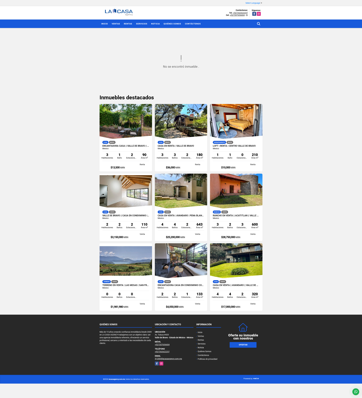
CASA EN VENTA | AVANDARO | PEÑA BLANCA (181, 215)
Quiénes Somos (172, 24)
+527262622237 (240, 13)
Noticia (155, 24)
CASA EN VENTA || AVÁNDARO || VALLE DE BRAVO (236, 285)
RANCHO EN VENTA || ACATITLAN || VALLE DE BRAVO (236, 215)
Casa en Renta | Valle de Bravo (176, 146)
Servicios (141, 24)
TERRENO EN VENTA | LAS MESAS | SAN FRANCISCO (125, 285)
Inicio (104, 24)
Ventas (116, 24)
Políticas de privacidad (207, 359)
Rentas (128, 24)
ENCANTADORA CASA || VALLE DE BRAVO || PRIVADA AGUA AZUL (125, 146)
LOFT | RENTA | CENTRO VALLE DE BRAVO (234, 146)
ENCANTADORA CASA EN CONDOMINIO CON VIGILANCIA (181, 285)
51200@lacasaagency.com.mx (168, 359)
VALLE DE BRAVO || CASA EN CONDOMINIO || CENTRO (125, 215)
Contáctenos (193, 24)
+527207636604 (237, 15)
